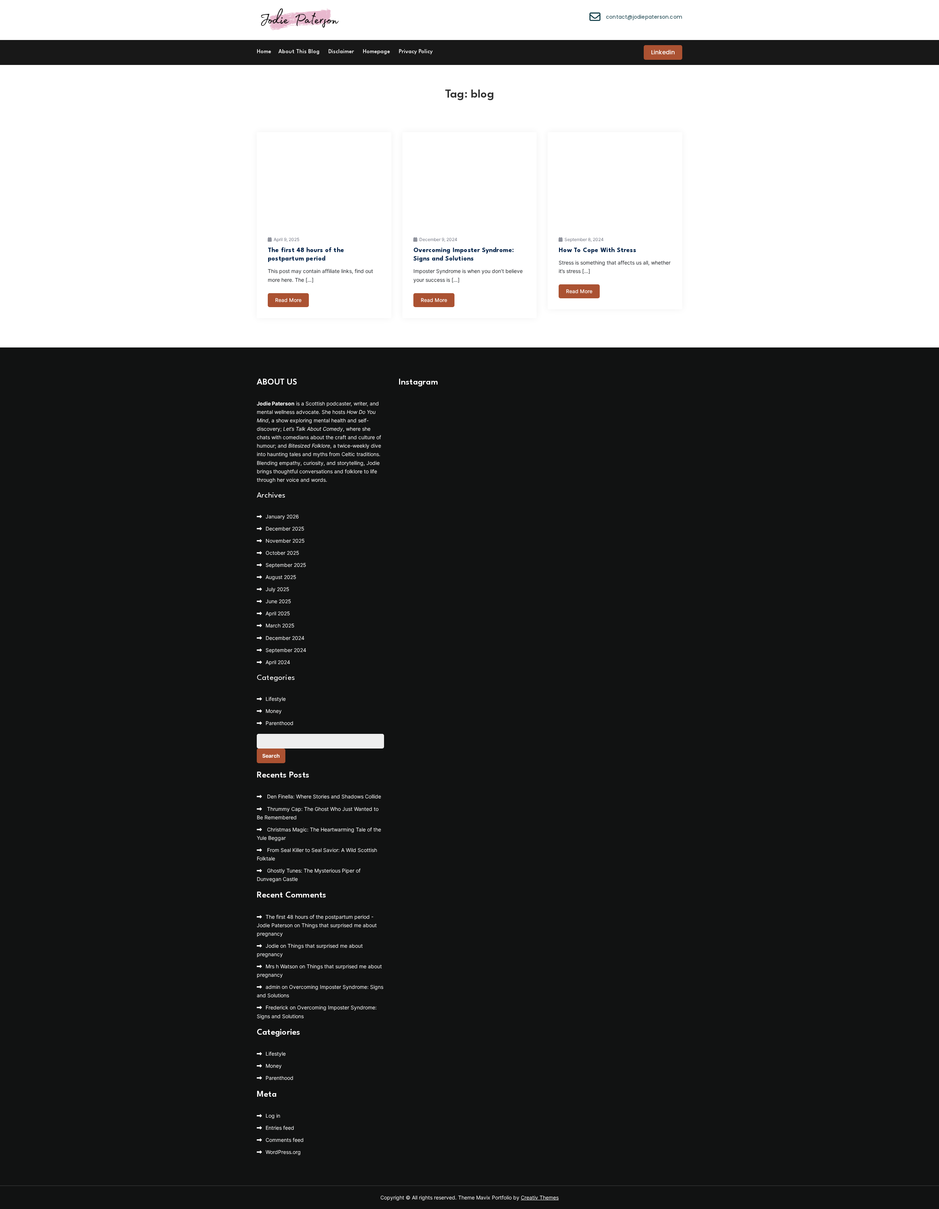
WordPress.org (283, 1152)
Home (264, 52)
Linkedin (663, 52)
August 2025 (281, 577)
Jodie (272, 946)
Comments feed (285, 1140)
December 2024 (285, 638)
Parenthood (279, 723)
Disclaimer (341, 52)
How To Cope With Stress (597, 250)
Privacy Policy (416, 52)
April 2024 (278, 662)
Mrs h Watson (282, 966)
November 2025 (285, 541)
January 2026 (282, 516)
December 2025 (285, 528)
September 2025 (286, 565)
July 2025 (277, 589)
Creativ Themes (540, 1197)
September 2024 (286, 650)
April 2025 (278, 613)
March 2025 (280, 625)
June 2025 (278, 601)
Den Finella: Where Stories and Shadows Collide (324, 796)
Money (274, 711)
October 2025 (282, 553)
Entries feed (280, 1128)
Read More (288, 300)
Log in (273, 1116)
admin (273, 987)
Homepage (376, 52)
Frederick (277, 1007)
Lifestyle (276, 699)
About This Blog (298, 52)
